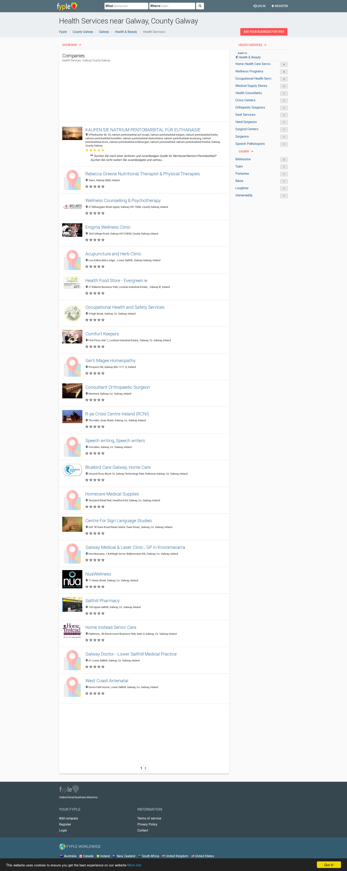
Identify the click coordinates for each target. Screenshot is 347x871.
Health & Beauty (250, 57)
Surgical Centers (246, 129)
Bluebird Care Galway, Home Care (118, 467)
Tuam (239, 166)
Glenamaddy (244, 195)
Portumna (242, 174)
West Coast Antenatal (106, 680)
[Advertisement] (135, 94)
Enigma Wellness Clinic (108, 227)
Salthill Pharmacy (102, 600)
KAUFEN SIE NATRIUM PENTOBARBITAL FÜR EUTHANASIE (142, 129)
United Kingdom (176, 856)
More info (134, 864)
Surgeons (242, 136)
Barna (239, 181)
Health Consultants (248, 93)
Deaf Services (245, 115)
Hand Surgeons (246, 122)
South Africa (150, 856)
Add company (68, 818)
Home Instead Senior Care (110, 627)
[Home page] (67, 6)
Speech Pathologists (250, 144)
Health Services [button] (250, 45)
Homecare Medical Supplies (112, 493)
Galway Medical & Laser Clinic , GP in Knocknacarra (135, 547)
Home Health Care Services (254, 64)
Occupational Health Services (254, 78)
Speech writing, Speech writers (115, 440)
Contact (142, 830)
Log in (260, 6)
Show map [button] (69, 45)
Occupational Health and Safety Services (124, 307)
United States (204, 856)
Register (281, 6)
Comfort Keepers (102, 333)
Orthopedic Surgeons (250, 107)
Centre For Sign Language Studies (118, 520)
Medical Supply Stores (251, 86)
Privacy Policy (147, 824)
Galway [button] (244, 151)
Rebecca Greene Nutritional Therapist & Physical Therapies (142, 173)
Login (63, 830)
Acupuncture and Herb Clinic (113, 253)
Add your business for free (264, 31)
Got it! (329, 864)
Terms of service (149, 818)
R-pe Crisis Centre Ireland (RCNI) (117, 413)
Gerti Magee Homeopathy (110, 360)
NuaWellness (98, 574)
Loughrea (241, 188)
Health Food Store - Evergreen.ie (116, 280)
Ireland (104, 856)
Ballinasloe (243, 159)
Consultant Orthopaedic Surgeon (117, 387)
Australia (69, 856)
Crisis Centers (245, 100)
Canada (87, 856)
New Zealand (125, 856)
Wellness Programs (249, 71)
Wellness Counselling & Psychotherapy (123, 200)
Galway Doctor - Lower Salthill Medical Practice (131, 654)
